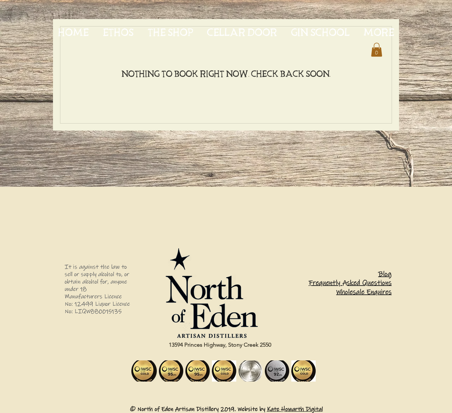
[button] (376, 49)
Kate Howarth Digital (295, 409)
